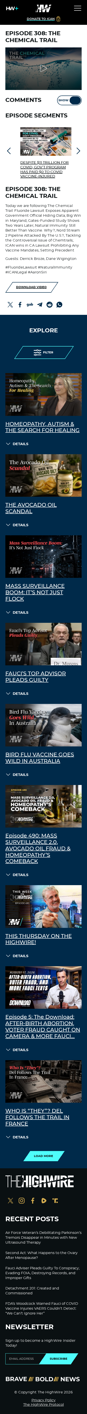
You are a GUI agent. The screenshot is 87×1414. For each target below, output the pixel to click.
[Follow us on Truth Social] (55, 1201)
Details (20, 444)
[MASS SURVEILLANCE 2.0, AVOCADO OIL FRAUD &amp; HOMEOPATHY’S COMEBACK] (43, 806)
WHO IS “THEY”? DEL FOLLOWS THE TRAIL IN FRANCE (37, 1117)
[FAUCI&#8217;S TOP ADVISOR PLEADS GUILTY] (43, 644)
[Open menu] (78, 8)
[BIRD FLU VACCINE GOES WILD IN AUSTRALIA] (43, 725)
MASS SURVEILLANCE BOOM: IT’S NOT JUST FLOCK (35, 593)
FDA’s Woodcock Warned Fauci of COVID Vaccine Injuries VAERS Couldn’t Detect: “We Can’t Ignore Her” (41, 1308)
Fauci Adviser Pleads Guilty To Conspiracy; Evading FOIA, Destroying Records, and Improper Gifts (42, 1273)
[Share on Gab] (30, 305)
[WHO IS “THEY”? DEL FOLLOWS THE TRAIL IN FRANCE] (43, 1081)
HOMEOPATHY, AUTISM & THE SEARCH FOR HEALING (42, 427)
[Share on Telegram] (40, 305)
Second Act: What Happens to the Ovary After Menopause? (41, 1255)
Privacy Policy (43, 1400)
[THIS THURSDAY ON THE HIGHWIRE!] (43, 906)
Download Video (31, 287)
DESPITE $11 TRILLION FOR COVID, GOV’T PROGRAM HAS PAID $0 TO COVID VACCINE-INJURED (44, 169)
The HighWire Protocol (43, 1404)
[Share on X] (10, 305)
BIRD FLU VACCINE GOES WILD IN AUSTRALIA (39, 758)
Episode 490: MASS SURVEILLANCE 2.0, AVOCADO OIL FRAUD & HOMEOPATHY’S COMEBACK (37, 848)
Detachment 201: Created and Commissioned (32, 1291)
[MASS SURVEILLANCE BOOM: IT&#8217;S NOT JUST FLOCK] (43, 556)
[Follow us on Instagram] (22, 1201)
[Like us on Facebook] (33, 1201)
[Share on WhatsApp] (59, 305)
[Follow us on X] (10, 1201)
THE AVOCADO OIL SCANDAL (31, 508)
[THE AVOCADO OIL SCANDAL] (43, 475)
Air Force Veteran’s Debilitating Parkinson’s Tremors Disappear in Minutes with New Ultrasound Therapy (43, 1238)
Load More (43, 1156)
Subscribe (58, 1358)
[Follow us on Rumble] (44, 1201)
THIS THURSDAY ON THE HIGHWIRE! (38, 939)
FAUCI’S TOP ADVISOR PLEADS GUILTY (35, 677)
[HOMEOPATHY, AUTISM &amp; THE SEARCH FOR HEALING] (43, 394)
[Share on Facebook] (20, 305)
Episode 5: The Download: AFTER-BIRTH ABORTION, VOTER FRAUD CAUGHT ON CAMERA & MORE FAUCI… (42, 1027)
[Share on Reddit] (49, 305)
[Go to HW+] (11, 8)
